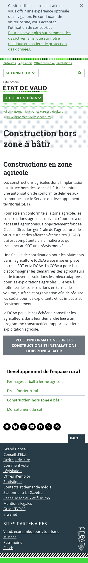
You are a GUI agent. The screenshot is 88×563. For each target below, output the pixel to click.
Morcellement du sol (24, 409)
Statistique (12, 481)
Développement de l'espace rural (29, 117)
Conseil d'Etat (15, 454)
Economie (21, 111)
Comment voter (16, 465)
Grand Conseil (15, 449)
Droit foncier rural (22, 390)
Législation (25, 63)
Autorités (9, 63)
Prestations (64, 63)
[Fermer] (81, 5)
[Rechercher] (80, 73)
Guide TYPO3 (14, 508)
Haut (74, 438)
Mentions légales (17, 503)
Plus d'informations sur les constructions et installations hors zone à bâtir (44, 345)
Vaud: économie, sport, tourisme (31, 531)
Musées (9, 536)
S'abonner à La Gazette (23, 492)
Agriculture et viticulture (47, 111)
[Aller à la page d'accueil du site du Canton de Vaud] (44, 86)
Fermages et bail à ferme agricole (35, 381)
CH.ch (8, 547)
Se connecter (18, 73)
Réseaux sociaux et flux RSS (26, 497)
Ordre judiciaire (16, 459)
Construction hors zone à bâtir (34, 400)
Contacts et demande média (27, 487)
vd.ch (7, 111)
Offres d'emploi (44, 63)
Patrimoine (12, 542)
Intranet (10, 514)
